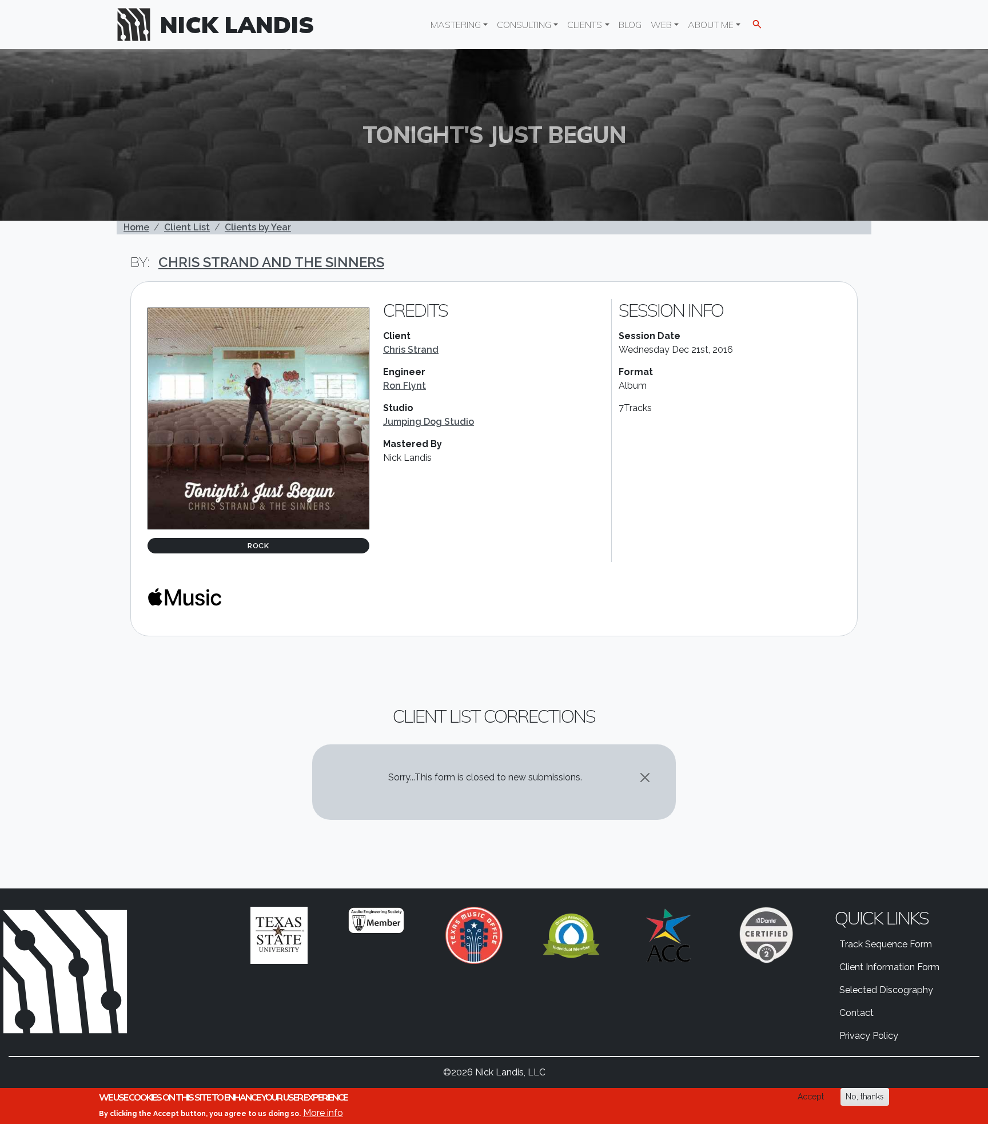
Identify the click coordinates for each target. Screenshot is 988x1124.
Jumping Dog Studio (428, 421)
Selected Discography (886, 990)
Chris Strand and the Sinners (271, 262)
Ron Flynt (404, 385)
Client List (187, 227)
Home (136, 227)
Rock (258, 545)
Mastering (456, 24)
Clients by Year (258, 227)
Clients (584, 24)
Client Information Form (889, 967)
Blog (630, 24)
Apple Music (185, 597)
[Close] (645, 778)
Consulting (524, 24)
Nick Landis (237, 24)
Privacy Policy (868, 1035)
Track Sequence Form (885, 944)
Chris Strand (411, 349)
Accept (811, 1096)
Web (661, 24)
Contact (856, 1012)
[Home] (138, 24)
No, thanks (865, 1096)
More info (323, 1112)
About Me (711, 24)
